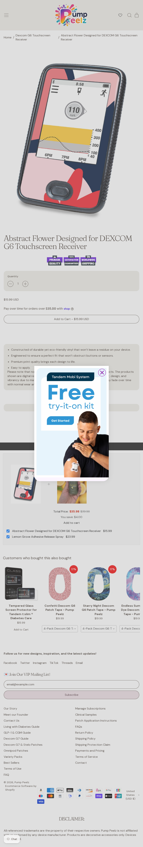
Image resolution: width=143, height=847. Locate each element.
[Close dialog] (102, 372)
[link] (71, 421)
